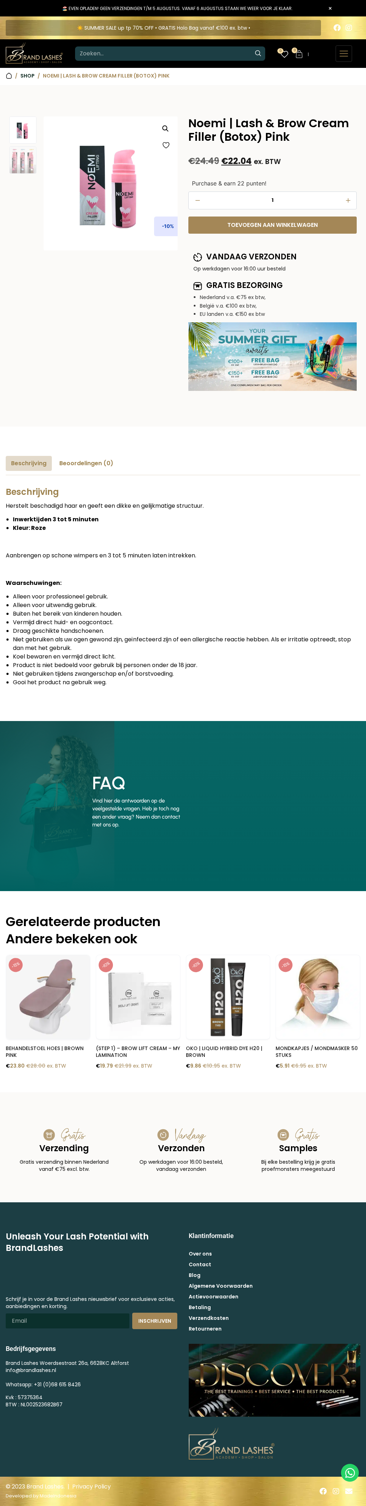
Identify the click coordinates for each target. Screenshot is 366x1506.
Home (9, 76)
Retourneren (205, 1328)
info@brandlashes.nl (31, 1370)
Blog (195, 1275)
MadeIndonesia (58, 1496)
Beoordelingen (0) (86, 463)
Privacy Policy (91, 1486)
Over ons (200, 1253)
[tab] (29, 463)
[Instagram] (349, 28)
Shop (27, 75)
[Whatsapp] (350, 1473)
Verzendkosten (209, 1318)
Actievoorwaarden (213, 1296)
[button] (165, 128)
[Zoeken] (258, 53)
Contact (200, 1264)
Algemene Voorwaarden (221, 1285)
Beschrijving (28, 463)
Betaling (200, 1307)
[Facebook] (337, 28)
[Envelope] (349, 1491)
